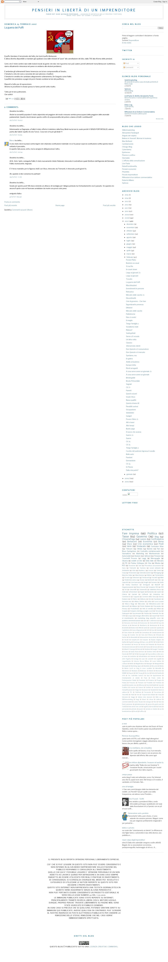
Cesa (152, 630)
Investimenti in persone (135, 289)
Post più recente (10, 205)
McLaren (154, 666)
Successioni (136, 613)
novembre (131, 227)
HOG (160, 651)
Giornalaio (126, 158)
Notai (153, 673)
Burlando (150, 592)
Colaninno (156, 594)
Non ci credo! (131, 317)
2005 (127, 482)
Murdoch (158, 671)
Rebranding (129, 91)
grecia (150, 704)
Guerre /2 (129, 435)
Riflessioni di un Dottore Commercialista (140, 112)
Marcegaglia (155, 558)
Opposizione (157, 675)
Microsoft (125, 606)
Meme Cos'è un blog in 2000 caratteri (138, 668)
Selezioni (136, 578)
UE (126, 589)
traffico (141, 711)
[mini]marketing (131, 80)
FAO (152, 642)
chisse (151, 699)
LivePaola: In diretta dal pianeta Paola (139, 96)
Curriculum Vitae (157, 546)
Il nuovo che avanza (133, 432)
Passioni (129, 457)
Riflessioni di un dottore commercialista (137, 177)
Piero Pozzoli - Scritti (136, 799)
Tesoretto (125, 694)
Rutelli (154, 685)
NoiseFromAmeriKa (129, 166)
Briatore (133, 628)
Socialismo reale (132, 327)
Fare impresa (130, 533)
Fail (157, 642)
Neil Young (139, 673)
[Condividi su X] (20, 99)
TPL (131, 692)
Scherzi (140, 687)
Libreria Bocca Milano (141, 661)
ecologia (148, 702)
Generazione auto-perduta (138, 813)
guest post (158, 704)
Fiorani (159, 644)
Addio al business (132, 362)
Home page (60, 205)
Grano (126, 651)
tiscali (135, 711)
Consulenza (145, 632)
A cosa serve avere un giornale (137, 375)
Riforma (141, 685)
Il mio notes (126, 43)
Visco (129, 544)
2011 (126, 208)
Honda (124, 654)
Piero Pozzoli (140, 587)
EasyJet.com (135, 640)
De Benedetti (133, 637)
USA (123, 616)
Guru (142, 651)
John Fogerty (126, 659)
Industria (133, 656)
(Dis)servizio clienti (133, 346)
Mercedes (141, 604)
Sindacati (145, 578)
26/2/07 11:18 (16, 177)
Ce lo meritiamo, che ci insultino (140, 748)
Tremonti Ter (156, 613)
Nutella (159, 673)
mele (124, 592)
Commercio (126, 597)
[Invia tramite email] (15, 99)
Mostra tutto (160, 119)
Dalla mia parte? (132, 470)
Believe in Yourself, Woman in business (136, 138)
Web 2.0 (158, 697)
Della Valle (149, 561)
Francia (148, 647)
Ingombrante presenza (134, 305)
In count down (131, 269)
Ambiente (125, 570)
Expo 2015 (145, 642)
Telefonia (138, 692)
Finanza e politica (128, 155)
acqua (130, 616)
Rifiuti (159, 609)
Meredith (158, 668)
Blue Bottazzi (127, 141)
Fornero (154, 582)
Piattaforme (130, 314)
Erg (130, 642)
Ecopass (145, 640)
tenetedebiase (127, 711)
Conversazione (157, 632)
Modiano (134, 671)
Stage (137, 690)
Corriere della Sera (149, 597)
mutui (160, 706)
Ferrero (143, 644)
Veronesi (125, 697)
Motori (149, 575)
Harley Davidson (132, 585)
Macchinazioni (131, 285)
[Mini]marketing (128, 130)
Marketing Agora (136, 666)
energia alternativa (142, 616)
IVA (135, 654)
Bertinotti (151, 580)
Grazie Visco (130, 397)
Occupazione (131, 410)
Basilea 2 (142, 570)
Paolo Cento (156, 678)
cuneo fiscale (138, 702)
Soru (124, 568)
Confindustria (157, 539)
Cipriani (134, 594)
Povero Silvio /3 (132, 419)
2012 (127, 205)
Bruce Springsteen (129, 551)
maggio (130, 247)
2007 (127, 221)
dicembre (130, 224)
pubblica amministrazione (131, 621)
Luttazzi (124, 663)
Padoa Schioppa (137, 563)
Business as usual (132, 263)
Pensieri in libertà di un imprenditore (84, 10)
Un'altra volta (131, 340)
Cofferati (145, 594)
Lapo (143, 659)
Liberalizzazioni (145, 573)
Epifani (124, 642)
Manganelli (158, 663)
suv (160, 709)
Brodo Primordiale (133, 381)
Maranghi (125, 666)
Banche (149, 549)
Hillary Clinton (139, 601)
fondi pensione (127, 704)
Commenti (129, 68)
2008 (127, 218)
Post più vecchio (109, 205)
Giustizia (147, 649)
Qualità (124, 685)
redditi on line (136, 561)
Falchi (162, 642)
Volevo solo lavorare (145, 697)
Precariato (157, 606)
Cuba (143, 635)
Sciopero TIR (153, 587)
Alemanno (127, 623)
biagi (137, 699)
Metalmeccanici (155, 604)
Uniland (152, 694)
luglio (129, 241)
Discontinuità (131, 298)
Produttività (135, 609)
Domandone (130, 461)
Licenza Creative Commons (103, 947)
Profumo (158, 683)
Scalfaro (125, 687)
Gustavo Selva (151, 651)
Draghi (146, 582)
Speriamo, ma (131, 356)
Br (160, 625)
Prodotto (150, 683)
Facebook (157, 599)
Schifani (148, 687)
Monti (151, 671)
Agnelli (161, 620)
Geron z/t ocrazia (132, 336)
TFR (162, 587)
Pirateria (151, 680)
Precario (132, 683)
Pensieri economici (129, 169)
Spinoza (128, 89)
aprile (129, 251)
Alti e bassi (130, 422)
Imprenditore (134, 40)
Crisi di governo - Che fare (136, 301)
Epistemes (126, 152)
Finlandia (151, 644)
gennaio (130, 474)
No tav (147, 673)
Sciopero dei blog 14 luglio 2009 (141, 611)
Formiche (140, 647)
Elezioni (137, 556)
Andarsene (143, 623)
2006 (127, 478)
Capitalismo (126, 630)
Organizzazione (127, 587)
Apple (142, 592)
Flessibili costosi (132, 406)
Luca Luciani (159, 601)
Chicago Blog (127, 147)
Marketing (140, 554)
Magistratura (140, 663)
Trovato (129, 279)
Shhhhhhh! (130, 413)
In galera (129, 359)
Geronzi (155, 647)
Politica (152, 533)
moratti (153, 706)
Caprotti (125, 582)
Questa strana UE (132, 403)
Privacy (124, 609)
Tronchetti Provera (129, 558)
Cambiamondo (127, 144)
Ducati (126, 640)
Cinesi (159, 570)
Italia (159, 656)
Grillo (162, 582)
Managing (157, 573)
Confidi (137, 632)
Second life (157, 687)
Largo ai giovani (132, 276)
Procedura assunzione (153, 566)
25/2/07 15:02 (16, 120)
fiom (160, 702)
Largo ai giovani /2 (133, 273)
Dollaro (161, 637)
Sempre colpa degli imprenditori (132, 840)
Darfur (124, 637)
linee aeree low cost (134, 706)
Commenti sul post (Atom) (22, 210)
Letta (149, 601)
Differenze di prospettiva (129, 736)
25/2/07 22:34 (16, 152)
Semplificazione (127, 690)
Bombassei (153, 625)
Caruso (150, 570)
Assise (142, 580)
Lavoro (143, 539)
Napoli (131, 673)
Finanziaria (133, 573)
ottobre (130, 231)
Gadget (129, 416)
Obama (125, 561)
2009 (127, 215)
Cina (149, 563)
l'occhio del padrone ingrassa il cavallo (140, 451)
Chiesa (124, 594)
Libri (140, 566)
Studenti (153, 690)
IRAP (130, 654)
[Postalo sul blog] (17, 99)
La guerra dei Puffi (133, 282)
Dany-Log (128, 105)
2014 (127, 198)
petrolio (133, 709)
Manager (149, 663)
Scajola (124, 611)
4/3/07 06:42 (16, 197)
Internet (153, 656)
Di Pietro (134, 599)
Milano (134, 606)
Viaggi (133, 697)
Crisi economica (145, 544)
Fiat (158, 549)
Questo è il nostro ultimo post (136, 114)
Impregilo (142, 654)
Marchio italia (127, 575)
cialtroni (158, 699)
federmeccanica (131, 580)
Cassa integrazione (138, 630)
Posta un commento (12, 202)
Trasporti (145, 694)
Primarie (141, 683)
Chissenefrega (128, 539)
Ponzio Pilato (131, 260)
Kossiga (136, 659)
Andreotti (153, 623)
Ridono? (129, 330)
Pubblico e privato (127, 828)
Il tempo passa (126, 775)
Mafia (131, 663)
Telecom (129, 549)
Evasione (132, 566)
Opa (148, 675)
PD (126, 563)
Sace (160, 685)
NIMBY (124, 673)
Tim (138, 694)
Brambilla (125, 628)
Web (162, 578)
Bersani (134, 625)
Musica (157, 563)
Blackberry (143, 625)
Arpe (160, 623)
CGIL (159, 580)
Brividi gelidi (130, 378)
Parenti (128, 391)
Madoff (157, 585)
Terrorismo (157, 692)
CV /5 (128, 445)
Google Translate (158, 649)
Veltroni (147, 556)
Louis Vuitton (156, 661)
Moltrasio (143, 671)
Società (154, 578)
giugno (129, 244)
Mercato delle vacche (134, 311)
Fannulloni (127, 644)
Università (143, 589)
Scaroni (132, 687)
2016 (127, 195)
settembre (131, 234)
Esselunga (136, 642)
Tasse (125, 536)
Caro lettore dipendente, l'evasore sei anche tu (145, 763)
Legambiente (126, 661)
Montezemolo (154, 554)
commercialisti (127, 702)
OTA (123, 675)
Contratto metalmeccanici (150, 551)
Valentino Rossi (155, 589)
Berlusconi (132, 542)
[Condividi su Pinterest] (24, 99)
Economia (147, 542)
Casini (159, 592)
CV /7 (128, 387)
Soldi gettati (130, 333)
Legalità (158, 659)
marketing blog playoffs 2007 (149, 618)
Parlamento (159, 575)
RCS (123, 566)
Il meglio (129, 320)
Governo (141, 536)
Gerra (162, 647)
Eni (150, 599)
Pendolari (142, 680)
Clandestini (160, 630)
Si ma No (129, 266)
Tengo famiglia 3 (132, 324)
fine (154, 702)
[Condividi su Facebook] (22, 99)
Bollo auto (130, 454)
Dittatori (129, 308)
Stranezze (144, 690)
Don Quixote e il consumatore (137, 349)
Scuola (127, 578)
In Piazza (129, 467)
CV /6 (128, 442)
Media (161, 666)
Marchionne (139, 575)
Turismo (143, 568)
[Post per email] (6, 98)
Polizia (124, 683)
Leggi (144, 558)
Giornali (139, 649)
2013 (127, 201)
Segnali (129, 384)
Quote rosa (132, 685)
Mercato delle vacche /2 (135, 295)
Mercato (160, 561)
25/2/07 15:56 (16, 135)
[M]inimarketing (127, 699)
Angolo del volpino (129, 136)
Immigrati (146, 585)
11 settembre (153, 620)
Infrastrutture (143, 656)
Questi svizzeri (131, 394)
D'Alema (150, 635)
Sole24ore (125, 613)
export (154, 616)
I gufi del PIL (129, 107)
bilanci (144, 699)
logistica (146, 706)
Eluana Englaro (156, 640)
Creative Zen (134, 635)
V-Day (160, 694)
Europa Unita (131, 365)
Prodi (161, 544)
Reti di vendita (148, 609)
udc (144, 621)
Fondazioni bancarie (128, 647)
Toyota (146, 613)
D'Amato (158, 635)
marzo (129, 254)
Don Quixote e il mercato (135, 352)
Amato (135, 623)
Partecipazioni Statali (129, 680)
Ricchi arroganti (132, 368)
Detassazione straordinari (147, 637)
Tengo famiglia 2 (132, 448)
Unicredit (133, 589)
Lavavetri (151, 659)
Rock (148, 685)
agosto (129, 237)
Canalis (151, 628)
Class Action (128, 632)
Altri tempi (130, 426)
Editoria (143, 599)
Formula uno (126, 601)
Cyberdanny (126, 150)
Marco (12, 141)
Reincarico (130, 292)
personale (125, 709)
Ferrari (136, 644)
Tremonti (132, 568)
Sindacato (141, 546)
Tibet (132, 694)
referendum (133, 592)
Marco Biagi (129, 604)
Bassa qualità (131, 400)
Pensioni (157, 556)
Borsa (161, 542)
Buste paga (130, 429)
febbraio (130, 257)
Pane (145, 678)
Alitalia (139, 549)
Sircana (158, 611)
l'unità (124, 706)
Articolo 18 (125, 625)
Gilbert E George (129, 649)
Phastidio (125, 172)
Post (127, 63)
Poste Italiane (145, 606)
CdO (147, 630)
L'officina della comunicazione (133, 161)
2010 (127, 211)
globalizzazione (140, 704)
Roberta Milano (128, 180)
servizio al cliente (151, 709)
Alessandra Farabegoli (130, 133)
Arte (133, 570)
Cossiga (124, 635)
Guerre (128, 438)
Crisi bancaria (136, 582)
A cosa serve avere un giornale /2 (138, 371)
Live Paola (126, 164)
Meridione (125, 671)
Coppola (136, 597)
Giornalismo (126, 554)
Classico (129, 343)
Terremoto (147, 692)
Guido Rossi (135, 651)
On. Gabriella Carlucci (135, 675)
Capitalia (159, 628)
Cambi (145, 628)
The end (123, 724)
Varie (129, 546)
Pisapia (159, 680)
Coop (124, 573)
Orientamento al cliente (131, 678)
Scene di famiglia (126, 787)
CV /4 (128, 464)
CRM (139, 628)
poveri (141, 709)
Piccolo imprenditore (130, 175)
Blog (157, 537)
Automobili (126, 556)
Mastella (146, 666)
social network (155, 568)
